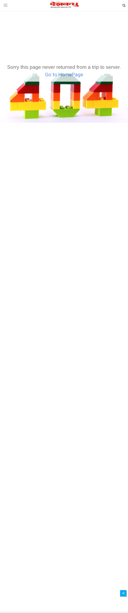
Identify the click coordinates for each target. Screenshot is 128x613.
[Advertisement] (64, 32)
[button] (5, 8)
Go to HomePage (64, 74)
